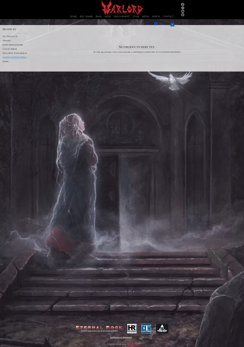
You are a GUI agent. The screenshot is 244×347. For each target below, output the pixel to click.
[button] (98, 16)
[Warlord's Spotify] (182, 14)
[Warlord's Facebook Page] (182, 4)
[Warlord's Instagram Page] (182, 7)
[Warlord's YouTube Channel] (182, 11)
